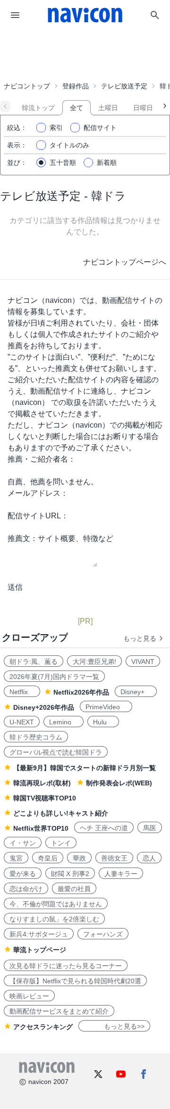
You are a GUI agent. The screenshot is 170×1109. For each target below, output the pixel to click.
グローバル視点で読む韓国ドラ (55, 752)
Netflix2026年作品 (81, 692)
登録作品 (75, 86)
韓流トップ (38, 108)
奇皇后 (48, 858)
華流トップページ (39, 950)
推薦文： (23, 538)
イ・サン (22, 843)
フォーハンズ (103, 934)
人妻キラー (120, 873)
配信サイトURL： (38, 516)
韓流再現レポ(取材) (42, 783)
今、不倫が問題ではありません (55, 904)
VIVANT (142, 661)
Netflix (21, 692)
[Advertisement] (85, 53)
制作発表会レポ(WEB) (119, 783)
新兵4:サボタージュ (38, 934)
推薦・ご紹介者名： (42, 459)
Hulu (103, 722)
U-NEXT (21, 722)
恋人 (149, 858)
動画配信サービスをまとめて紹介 (59, 1011)
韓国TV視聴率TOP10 (44, 798)
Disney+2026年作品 (43, 707)
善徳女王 (114, 858)
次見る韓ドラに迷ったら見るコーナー (65, 966)
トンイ (61, 843)
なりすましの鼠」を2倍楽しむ (54, 919)
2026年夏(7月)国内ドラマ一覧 (54, 676)
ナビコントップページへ (124, 262)
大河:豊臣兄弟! (94, 661)
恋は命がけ (25, 889)
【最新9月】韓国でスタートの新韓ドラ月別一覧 (84, 768)
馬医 (149, 828)
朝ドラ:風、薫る (33, 661)
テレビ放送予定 (124, 86)
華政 (79, 858)
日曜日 (143, 108)
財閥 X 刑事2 (70, 873)
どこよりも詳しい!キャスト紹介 (60, 813)
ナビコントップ (27, 86)
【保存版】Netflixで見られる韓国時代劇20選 (75, 981)
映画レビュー (29, 996)
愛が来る (22, 873)
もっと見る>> (114, 1026)
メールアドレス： (38, 493)
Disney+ (135, 692)
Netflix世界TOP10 (40, 828)
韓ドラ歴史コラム (35, 737)
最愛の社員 (74, 889)
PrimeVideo (106, 707)
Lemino (63, 722)
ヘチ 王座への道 (104, 828)
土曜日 (108, 108)
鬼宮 (16, 858)
